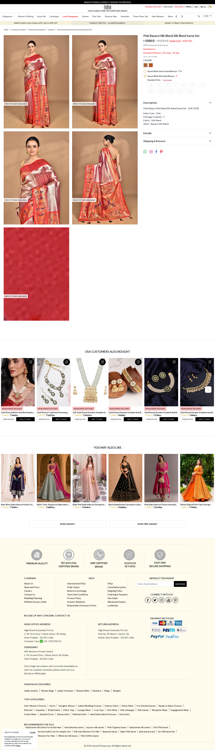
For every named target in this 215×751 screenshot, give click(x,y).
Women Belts (82, 690)
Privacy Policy (74, 598)
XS (151, 85)
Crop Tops (99, 710)
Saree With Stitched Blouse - (161, 76)
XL (183, 85)
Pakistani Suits (79, 714)
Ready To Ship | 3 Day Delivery (179, 23)
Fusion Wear (30, 714)
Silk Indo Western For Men (87, 731)
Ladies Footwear (65, 690)
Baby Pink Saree (128, 731)
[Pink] (151, 66)
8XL (190, 91)
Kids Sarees (143, 710)
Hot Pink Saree (161, 727)
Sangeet (51, 30)
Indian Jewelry (31, 690)
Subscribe (180, 584)
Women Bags (47, 690)
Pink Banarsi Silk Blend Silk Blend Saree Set (74, 30)
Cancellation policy (117, 587)
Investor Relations (76, 601)
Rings (107, 690)
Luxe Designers (70, 16)
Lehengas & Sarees (18, 30)
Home (6, 30)
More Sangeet (67, 524)
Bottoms (28, 710)
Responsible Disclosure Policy (81, 605)
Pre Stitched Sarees (146, 705)
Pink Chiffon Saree (90, 735)
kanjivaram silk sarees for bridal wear (43, 727)
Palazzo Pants (111, 705)
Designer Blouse (67, 705)
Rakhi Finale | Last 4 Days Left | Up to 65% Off (35, 23)
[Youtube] (169, 600)
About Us (28, 583)
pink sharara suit (147, 731)
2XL (192, 85)
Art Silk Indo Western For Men (40, 735)
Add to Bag (25, 419)
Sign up (203, 7)
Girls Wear (112, 710)
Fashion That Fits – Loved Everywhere (107, 23)
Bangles (117, 690)
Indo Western (158, 16)
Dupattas (40, 710)
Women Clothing (25, 16)
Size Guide (167, 80)
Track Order (168, 7)
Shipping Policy (115, 590)
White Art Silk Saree (68, 735)
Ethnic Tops (68, 710)
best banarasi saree (73, 727)
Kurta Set (41, 16)
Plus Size (96, 16)
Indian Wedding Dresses (90, 705)
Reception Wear (160, 710)
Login (196, 7)
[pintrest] (175, 600)
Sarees (85, 16)
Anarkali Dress (47, 714)
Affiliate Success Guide (35, 601)
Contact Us (29, 594)
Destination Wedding (37, 30)
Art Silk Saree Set (166, 731)
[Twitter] (155, 600)
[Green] (146, 66)
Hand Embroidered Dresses (103, 714)
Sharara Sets (111, 16)
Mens (170, 16)
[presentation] (7, 389)
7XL (180, 91)
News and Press (31, 587)
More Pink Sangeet (148, 524)
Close (32, 732)
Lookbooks (113, 605)
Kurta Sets (124, 714)
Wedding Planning (33, 598)
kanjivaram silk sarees (139, 727)
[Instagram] (162, 600)
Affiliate (189, 7)
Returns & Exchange (77, 590)
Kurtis (52, 705)
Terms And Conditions (77, 594)
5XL (160, 91)
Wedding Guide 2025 (153, 7)
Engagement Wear (180, 710)
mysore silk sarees (95, 727)
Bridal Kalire (54, 710)
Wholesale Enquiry (117, 601)
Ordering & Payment (117, 594)
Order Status (73, 587)
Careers (28, 590)
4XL (151, 91)
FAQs (110, 583)
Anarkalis (125, 16)
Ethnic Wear (128, 705)
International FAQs (76, 583)
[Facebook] (148, 600)
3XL (202, 85)
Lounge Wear (84, 710)
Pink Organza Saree (116, 727)
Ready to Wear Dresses (170, 705)
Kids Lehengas (127, 710)
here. (18, 745)
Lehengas (54, 16)
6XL (170, 91)
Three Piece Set (140, 16)
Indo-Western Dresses (35, 705)
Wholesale (179, 7)
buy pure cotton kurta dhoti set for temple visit (48, 731)
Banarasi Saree (110, 731)
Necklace (96, 690)
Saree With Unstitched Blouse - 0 (164, 71)
